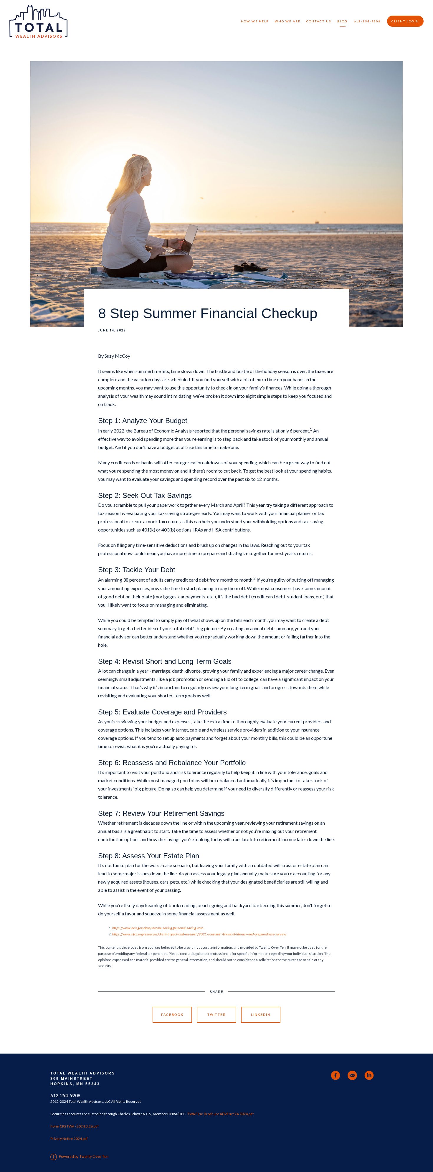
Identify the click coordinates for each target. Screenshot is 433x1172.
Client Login (405, 21)
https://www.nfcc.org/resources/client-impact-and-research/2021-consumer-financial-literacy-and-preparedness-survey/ (199, 934)
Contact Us (318, 21)
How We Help (255, 21)
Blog (342, 21)
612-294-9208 (367, 21)
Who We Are (287, 21)
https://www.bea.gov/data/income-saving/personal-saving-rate (157, 928)
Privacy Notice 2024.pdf (69, 1138)
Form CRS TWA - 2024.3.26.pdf (74, 1126)
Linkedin (260, 1014)
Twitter (216, 1014)
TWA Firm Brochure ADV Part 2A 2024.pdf (220, 1114)
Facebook (172, 1014)
